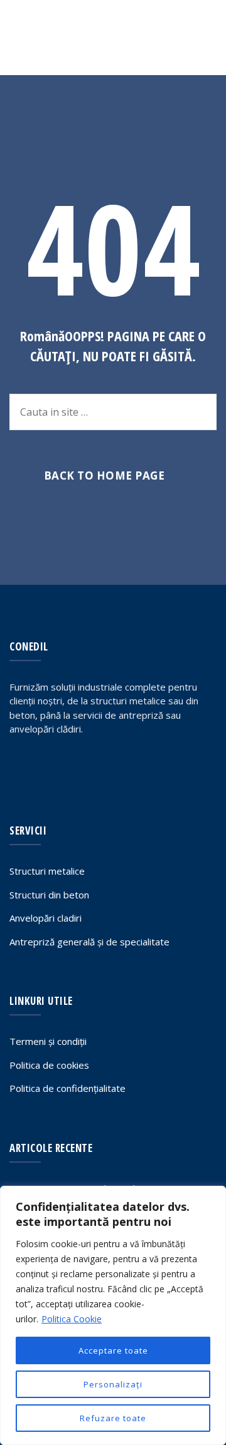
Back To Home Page (104, 475)
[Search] (169, 37)
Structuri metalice (47, 871)
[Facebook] (20, 767)
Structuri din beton (49, 894)
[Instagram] (101, 767)
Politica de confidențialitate (67, 1088)
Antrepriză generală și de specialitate (89, 941)
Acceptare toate (113, 1350)
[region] (113, 1315)
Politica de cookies (49, 1065)
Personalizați (113, 1384)
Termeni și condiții (48, 1041)
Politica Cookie (71, 1319)
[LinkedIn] (47, 767)
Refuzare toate (113, 1418)
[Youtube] (74, 767)
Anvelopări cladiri (45, 918)
